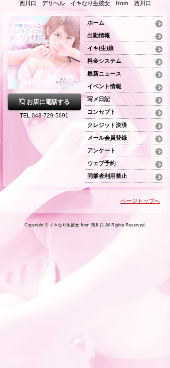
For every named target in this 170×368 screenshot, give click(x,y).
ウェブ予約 (101, 163)
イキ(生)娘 (100, 48)
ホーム (98, 22)
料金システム (104, 61)
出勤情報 (98, 35)
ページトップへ (140, 201)
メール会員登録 (107, 137)
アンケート (101, 150)
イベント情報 (104, 86)
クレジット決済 (107, 125)
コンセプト (101, 112)
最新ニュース (104, 73)
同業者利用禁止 (107, 176)
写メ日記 (98, 99)
